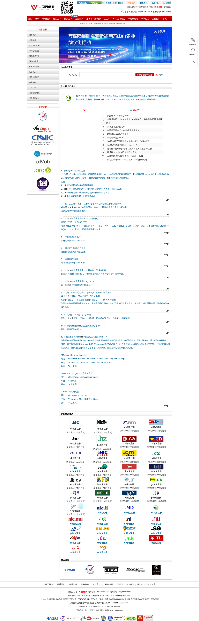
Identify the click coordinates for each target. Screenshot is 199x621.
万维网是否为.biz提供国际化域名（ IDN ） (126, 155)
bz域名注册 (102, 444)
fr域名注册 (129, 484)
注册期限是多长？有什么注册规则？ (123, 130)
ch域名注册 (75, 458)
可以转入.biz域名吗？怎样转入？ (122, 152)
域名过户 (151, 584)
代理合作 (73, 584)
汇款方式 (97, 584)
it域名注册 (129, 497)
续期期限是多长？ (115, 137)
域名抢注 (32, 35)
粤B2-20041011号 (94, 599)
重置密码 (167, 7)
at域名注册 (156, 426)
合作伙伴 (120, 584)
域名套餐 (32, 40)
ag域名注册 (102, 428)
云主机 (107, 18)
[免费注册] (158, 7)
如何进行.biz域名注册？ (117, 133)
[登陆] (151, 7)
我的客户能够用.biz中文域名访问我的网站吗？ (128, 159)
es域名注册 (75, 484)
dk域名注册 (129, 471)
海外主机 (68, 18)
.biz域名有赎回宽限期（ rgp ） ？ (122, 144)
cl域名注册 (102, 458)
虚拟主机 (57, 18)
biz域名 (78, 203)
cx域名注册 (156, 458)
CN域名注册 (34, 61)
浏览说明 (70, 432)
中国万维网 (105, 602)
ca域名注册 (129, 443)
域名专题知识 (34, 92)
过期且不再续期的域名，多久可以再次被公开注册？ (130, 148)
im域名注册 (102, 497)
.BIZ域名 (71, 86)
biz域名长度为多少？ (116, 126)
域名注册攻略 (34, 98)
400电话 (145, 18)
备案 (165, 18)
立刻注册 (80, 432)
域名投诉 (130, 584)
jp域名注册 (156, 497)
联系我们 (61, 584)
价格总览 (85, 584)
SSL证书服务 (119, 18)
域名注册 (46, 18)
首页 (30, 18)
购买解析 (32, 82)
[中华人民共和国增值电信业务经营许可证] (156, 569)
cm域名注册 (129, 458)
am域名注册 (129, 426)
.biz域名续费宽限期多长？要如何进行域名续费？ (129, 141)
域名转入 (32, 71)
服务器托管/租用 (93, 18)
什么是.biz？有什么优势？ (119, 115)
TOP (166, 199)
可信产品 (32, 87)
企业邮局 (79, 18)
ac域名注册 (75, 428)
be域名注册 (75, 443)
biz (77, 95)
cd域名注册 (156, 443)
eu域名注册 (156, 471)
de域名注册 (102, 471)
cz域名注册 (75, 471)
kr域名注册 (75, 510)
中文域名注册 (34, 50)
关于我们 (49, 584)
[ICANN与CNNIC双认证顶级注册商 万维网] (44, 7)
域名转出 (141, 584)
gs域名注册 (75, 497)
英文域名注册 (34, 45)
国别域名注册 (34, 56)
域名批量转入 (34, 77)
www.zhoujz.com (116, 610)
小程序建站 (133, 18)
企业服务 (156, 18)
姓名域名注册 (34, 66)
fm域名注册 (102, 484)
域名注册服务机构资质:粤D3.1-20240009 (143, 599)
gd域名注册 (156, 484)
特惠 (37, 18)
